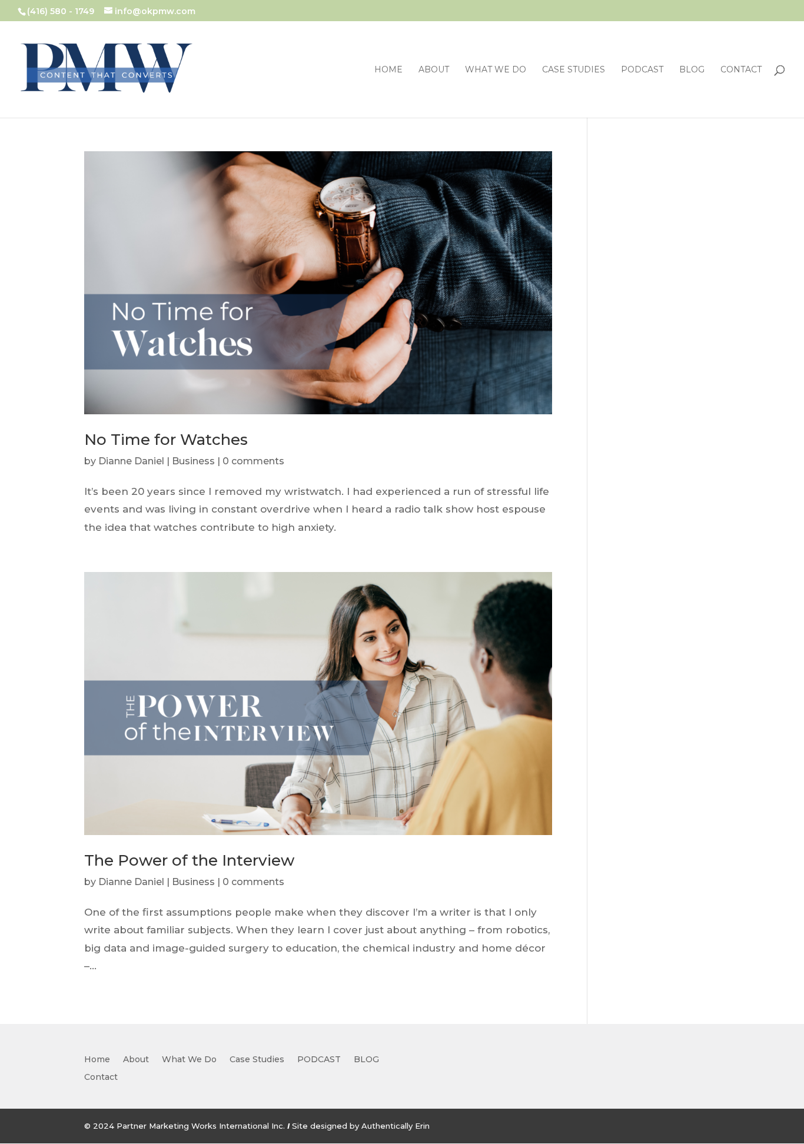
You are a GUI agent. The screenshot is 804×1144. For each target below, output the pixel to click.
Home (388, 70)
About (433, 70)
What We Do (495, 70)
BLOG (692, 70)
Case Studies (573, 70)
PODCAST (642, 70)
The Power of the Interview (189, 860)
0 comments (253, 461)
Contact (741, 70)
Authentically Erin (395, 1125)
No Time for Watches (166, 439)
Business (193, 461)
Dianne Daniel (131, 461)
